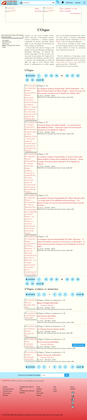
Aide (54, 387)
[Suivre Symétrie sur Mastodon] (73, 404)
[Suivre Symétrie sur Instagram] (73, 393)
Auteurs (38, 395)
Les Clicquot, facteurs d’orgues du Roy (51, 329)
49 (27, 80)
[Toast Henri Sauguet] (24, 22)
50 (32, 80)
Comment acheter (8, 389)
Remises (5, 395)
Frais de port (6, 393)
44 (57, 76)
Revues (38, 391)
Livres (38, 387)
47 (72, 76)
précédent (31, 76)
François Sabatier (47, 305)
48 (78, 76)
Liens (55, 389)
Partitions (39, 389)
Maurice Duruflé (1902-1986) (47, 303)
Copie (55, 391)
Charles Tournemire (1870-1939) (48, 355)
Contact (5, 387)
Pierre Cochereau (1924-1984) (47, 342)
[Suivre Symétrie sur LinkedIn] (73, 407)
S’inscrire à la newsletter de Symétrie (29, 375)
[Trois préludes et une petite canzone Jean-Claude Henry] (62, 22)
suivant (38, 80)
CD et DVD (39, 393)
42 (46, 76)
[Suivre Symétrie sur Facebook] (73, 400)
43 (51, 76)
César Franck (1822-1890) (46, 316)
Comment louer (7, 391)
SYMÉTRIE (5, 381)
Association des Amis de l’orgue (67, 62)
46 (67, 76)
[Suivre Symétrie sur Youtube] (73, 397)
